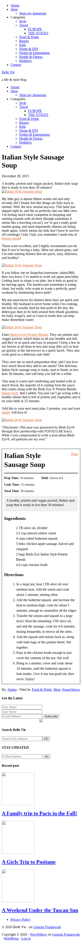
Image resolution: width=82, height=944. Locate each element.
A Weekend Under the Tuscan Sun (40, 910)
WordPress (11, 938)
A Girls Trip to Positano (29, 862)
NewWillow (38, 934)
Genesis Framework (47, 927)
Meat (56, 689)
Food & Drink (42, 689)
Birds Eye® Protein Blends (29, 334)
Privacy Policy (20, 919)
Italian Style (10, 393)
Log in (26, 938)
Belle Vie (8, 72)
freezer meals (11, 238)
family (6, 412)
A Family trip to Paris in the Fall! (39, 813)
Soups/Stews (71, 689)
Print (74, 454)
